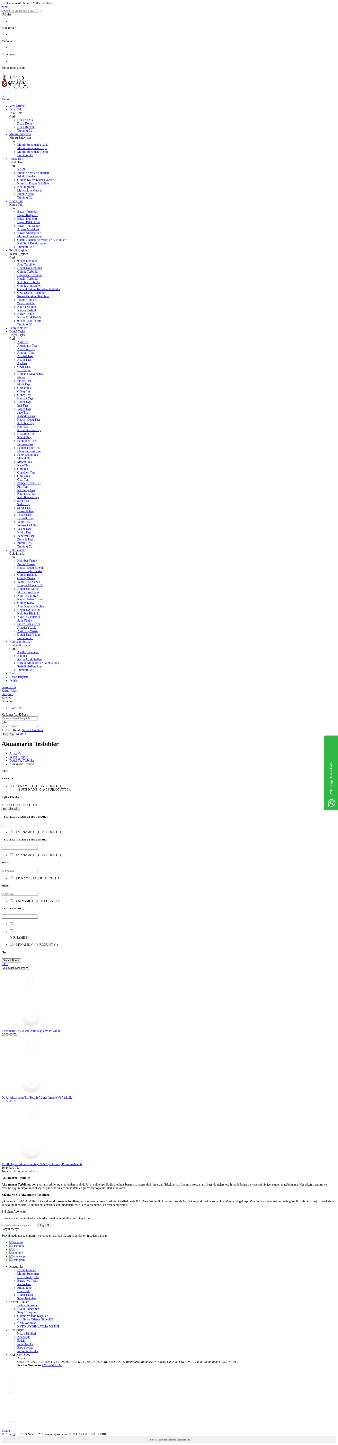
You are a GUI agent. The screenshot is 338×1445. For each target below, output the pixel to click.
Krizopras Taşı (26, 433)
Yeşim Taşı (24, 528)
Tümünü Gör (25, 130)
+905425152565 (52, 1365)
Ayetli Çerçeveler (28, 652)
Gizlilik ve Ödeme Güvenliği (35, 1319)
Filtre (5, 964)
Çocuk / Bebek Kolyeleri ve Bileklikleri (41, 239)
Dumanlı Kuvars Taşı (30, 373)
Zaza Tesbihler (26, 303)
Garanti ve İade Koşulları (32, 1316)
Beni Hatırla (14, 730)
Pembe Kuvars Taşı (29, 483)
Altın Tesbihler (26, 264)
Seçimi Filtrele (11, 960)
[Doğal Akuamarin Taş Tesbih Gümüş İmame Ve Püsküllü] (31, 1094)
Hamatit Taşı (25, 398)
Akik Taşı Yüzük (27, 631)
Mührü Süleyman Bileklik (33, 151)
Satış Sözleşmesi (27, 1312)
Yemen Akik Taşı (28, 525)
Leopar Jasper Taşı (28, 447)
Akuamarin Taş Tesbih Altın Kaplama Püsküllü (31, 1031)
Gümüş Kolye (26, 603)
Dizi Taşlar (24, 370)
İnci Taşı (22, 405)
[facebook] (16, 1245)
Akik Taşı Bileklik (28, 617)
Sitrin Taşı (23, 507)
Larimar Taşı (25, 444)
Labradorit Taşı (26, 440)
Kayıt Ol (7, 697)
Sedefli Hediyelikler (29, 666)
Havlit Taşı (24, 402)
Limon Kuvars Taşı (29, 451)
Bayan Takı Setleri (28, 225)
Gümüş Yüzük (26, 578)
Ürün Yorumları (27, 1323)
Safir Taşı (23, 500)
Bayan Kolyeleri (27, 215)
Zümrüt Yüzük (26, 564)
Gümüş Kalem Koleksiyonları (35, 180)
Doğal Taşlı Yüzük (28, 634)
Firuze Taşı (24, 380)
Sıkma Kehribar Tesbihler (33, 296)
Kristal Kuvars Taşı (29, 430)
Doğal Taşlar (17, 331)
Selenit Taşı (24, 437)
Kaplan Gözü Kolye (29, 599)
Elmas (21, 377)
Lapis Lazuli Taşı (28, 454)
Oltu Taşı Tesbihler (29, 285)
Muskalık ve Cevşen (29, 190)
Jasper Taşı (24, 409)
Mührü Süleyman (20, 134)
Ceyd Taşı (23, 366)
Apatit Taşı (24, 359)
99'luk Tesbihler (27, 261)
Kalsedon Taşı (26, 416)
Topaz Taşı (24, 514)
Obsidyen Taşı (26, 472)
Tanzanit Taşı (25, 511)
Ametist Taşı (25, 356)
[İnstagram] (17, 1260)
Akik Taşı (23, 342)
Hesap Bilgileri (18, 677)
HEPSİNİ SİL (10, 808)
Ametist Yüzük (26, 627)
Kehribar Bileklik (28, 613)
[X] (12, 1249)
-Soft (151, 1439)
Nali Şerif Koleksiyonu (31, 243)
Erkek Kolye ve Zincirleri (33, 172)
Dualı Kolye (24, 123)
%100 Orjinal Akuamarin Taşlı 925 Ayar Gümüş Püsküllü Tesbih (42, 1164)
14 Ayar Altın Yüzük (30, 585)
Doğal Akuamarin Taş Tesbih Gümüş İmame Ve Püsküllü (37, 1097)
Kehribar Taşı (25, 423)
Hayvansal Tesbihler (29, 275)
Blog (12, 673)
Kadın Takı (16, 201)
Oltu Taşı (23, 469)
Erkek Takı (16, 158)
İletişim (13, 680)
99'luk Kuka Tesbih (29, 321)
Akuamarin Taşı (27, 345)
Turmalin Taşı (25, 518)
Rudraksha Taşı (26, 493)
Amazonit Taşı (26, 349)
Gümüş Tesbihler (27, 271)
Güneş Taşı (24, 391)
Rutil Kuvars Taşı (28, 497)
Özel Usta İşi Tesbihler (31, 292)
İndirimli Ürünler (27, 1351)
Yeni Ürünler (17, 106)
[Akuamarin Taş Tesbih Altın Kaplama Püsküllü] (31, 1027)
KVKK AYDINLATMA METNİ (38, 1326)
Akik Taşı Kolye (27, 595)
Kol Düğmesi (25, 187)
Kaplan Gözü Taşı (28, 419)
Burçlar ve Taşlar (27, 1280)
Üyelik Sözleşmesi (28, 1308)
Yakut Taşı (23, 521)
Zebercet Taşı (25, 536)
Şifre (4, 722)
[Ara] (40, 11)
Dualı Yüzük (25, 120)
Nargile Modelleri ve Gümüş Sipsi (38, 662)
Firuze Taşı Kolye (28, 592)
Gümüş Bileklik (27, 574)
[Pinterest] (16, 1242)
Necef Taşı (24, 465)
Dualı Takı (15, 109)
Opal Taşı (23, 479)
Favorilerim (9, 687)
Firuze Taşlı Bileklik (29, 571)
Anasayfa (15, 753)
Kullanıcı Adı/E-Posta (15, 714)
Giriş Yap (7, 694)
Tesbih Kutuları (26, 299)
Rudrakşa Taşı (26, 490)
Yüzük (21, 169)
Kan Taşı (22, 426)
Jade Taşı (23, 412)
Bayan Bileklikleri (28, 222)
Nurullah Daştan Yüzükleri (33, 183)
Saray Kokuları (18, 328)
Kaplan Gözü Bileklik (30, 567)
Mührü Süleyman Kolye (32, 148)
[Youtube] (16, 1252)
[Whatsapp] (17, 1256)
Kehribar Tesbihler (28, 282)
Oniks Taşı (24, 476)
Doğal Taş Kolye (27, 588)
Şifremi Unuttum (32, 730)
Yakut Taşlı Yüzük (28, 581)
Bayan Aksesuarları (29, 232)
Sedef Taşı (23, 504)
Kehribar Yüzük (27, 560)
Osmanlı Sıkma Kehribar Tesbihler (38, 289)
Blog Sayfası (25, 1347)
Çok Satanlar (17, 550)
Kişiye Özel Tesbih (29, 317)
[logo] (169, 82)
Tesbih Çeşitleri (19, 250)
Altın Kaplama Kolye (30, 606)
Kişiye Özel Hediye (29, 659)
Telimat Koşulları (28, 1305)
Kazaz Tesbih (25, 313)
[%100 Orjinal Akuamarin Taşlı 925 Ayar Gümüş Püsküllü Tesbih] (31, 1160)
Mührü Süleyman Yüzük (32, 144)
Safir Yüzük (24, 620)
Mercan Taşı (24, 462)
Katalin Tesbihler (27, 278)
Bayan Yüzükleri (27, 211)
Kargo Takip (9, 690)
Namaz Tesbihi (26, 310)
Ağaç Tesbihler (26, 306)
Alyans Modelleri (28, 229)
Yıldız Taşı (24, 532)
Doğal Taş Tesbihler (29, 268)
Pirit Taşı (22, 486)
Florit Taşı (23, 384)
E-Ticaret (159, 1439)
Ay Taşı (22, 363)
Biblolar (22, 655)
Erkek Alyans (25, 194)
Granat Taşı (24, 387)
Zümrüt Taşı (24, 543)
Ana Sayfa (23, 1337)
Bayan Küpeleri (27, 218)
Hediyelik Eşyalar (20, 641)
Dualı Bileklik (26, 127)
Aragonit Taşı (25, 352)
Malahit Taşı (24, 458)
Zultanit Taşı (25, 539)
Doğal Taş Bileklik (28, 610)
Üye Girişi (15, 707)
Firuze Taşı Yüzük (28, 624)
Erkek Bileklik (26, 176)
